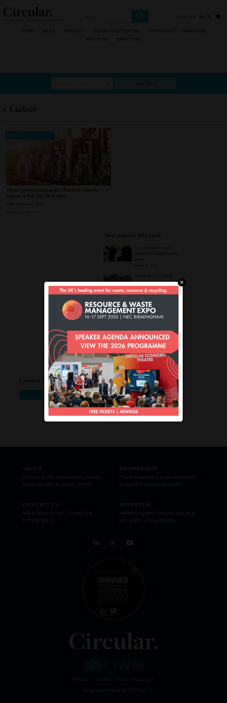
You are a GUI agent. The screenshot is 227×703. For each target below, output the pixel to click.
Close (182, 282)
